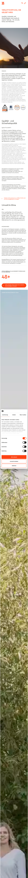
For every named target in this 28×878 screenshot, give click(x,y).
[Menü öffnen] (25, 3)
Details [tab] (14, 415)
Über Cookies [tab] (23, 415)
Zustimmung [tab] (5, 415)
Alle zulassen (14, 457)
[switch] (24, 442)
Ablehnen (14, 465)
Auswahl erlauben (14, 461)
